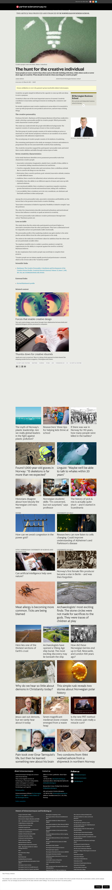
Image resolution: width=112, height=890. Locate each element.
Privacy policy (20, 790)
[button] (90, 2)
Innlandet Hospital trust (24, 827)
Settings (98, 886)
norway (41, 363)
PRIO (47, 864)
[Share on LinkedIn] (22, 366)
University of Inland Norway (80, 858)
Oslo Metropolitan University (53, 862)
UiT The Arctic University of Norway (82, 848)
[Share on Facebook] (17, 366)
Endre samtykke (21, 801)
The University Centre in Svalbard (82, 846)
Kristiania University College (25, 836)
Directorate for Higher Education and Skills (28, 818)
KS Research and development (25, 838)
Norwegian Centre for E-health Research (28, 867)
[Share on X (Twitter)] (19, 366)
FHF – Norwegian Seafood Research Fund (28, 821)
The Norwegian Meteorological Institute (83, 834)
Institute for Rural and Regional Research (28, 829)
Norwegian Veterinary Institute (53, 854)
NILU (19, 850)
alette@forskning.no (49, 783)
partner (34, 363)
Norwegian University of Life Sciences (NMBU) (57, 851)
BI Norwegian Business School (25, 816)
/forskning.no (78, 781)
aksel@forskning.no (58, 779)
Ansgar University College (24, 814)
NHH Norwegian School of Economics (27, 844)
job (53, 363)
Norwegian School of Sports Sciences (55, 847)
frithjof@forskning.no (50, 788)
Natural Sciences (45, 10)
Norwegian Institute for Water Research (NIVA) (57, 824)
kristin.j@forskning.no (60, 793)
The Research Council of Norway (81, 844)
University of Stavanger (79, 865)
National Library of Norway (24, 842)
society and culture (23, 363)
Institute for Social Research (25, 831)
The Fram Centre (78, 820)
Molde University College (24, 840)
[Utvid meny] (69, 10)
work (48, 363)
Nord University (22, 857)
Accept (106, 886)
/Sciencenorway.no (80, 775)
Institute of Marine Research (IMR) (26, 833)
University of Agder (78, 854)
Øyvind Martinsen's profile (26, 283)
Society (25, 10)
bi (67, 363)
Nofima (20, 854)
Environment (34, 10)
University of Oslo (78, 861)
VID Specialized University (80, 867)
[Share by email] (25, 366)
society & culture (76, 363)
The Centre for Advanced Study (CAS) (83, 814)
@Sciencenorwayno (80, 778)
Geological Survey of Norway (25, 825)
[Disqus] (56, 388)
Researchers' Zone (59, 10)
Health (19, 10)
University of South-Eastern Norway (82, 863)
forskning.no (60, 363)
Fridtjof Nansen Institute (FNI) (25, 823)
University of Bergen (79, 856)
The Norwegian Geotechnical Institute (83, 832)
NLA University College (24, 852)
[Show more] (83, 105)
